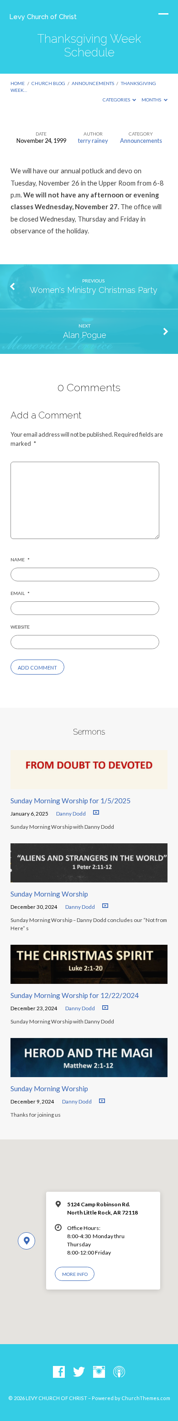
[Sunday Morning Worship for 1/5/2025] (88, 783)
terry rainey (93, 140)
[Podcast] (119, 1372)
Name (19, 559)
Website (20, 627)
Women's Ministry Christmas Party (93, 290)
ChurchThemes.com (145, 1398)
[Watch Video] (96, 813)
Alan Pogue (84, 335)
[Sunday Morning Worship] (88, 877)
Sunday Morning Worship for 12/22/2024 (74, 995)
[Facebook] (59, 1372)
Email (19, 593)
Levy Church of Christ (43, 16)
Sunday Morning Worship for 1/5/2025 (70, 800)
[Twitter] (79, 1372)
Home (17, 83)
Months (151, 99)
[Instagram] (99, 1372)
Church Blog (48, 83)
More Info (75, 1274)
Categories (117, 99)
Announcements (93, 83)
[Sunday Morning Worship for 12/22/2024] (88, 978)
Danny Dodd (71, 813)
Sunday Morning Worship (49, 894)
